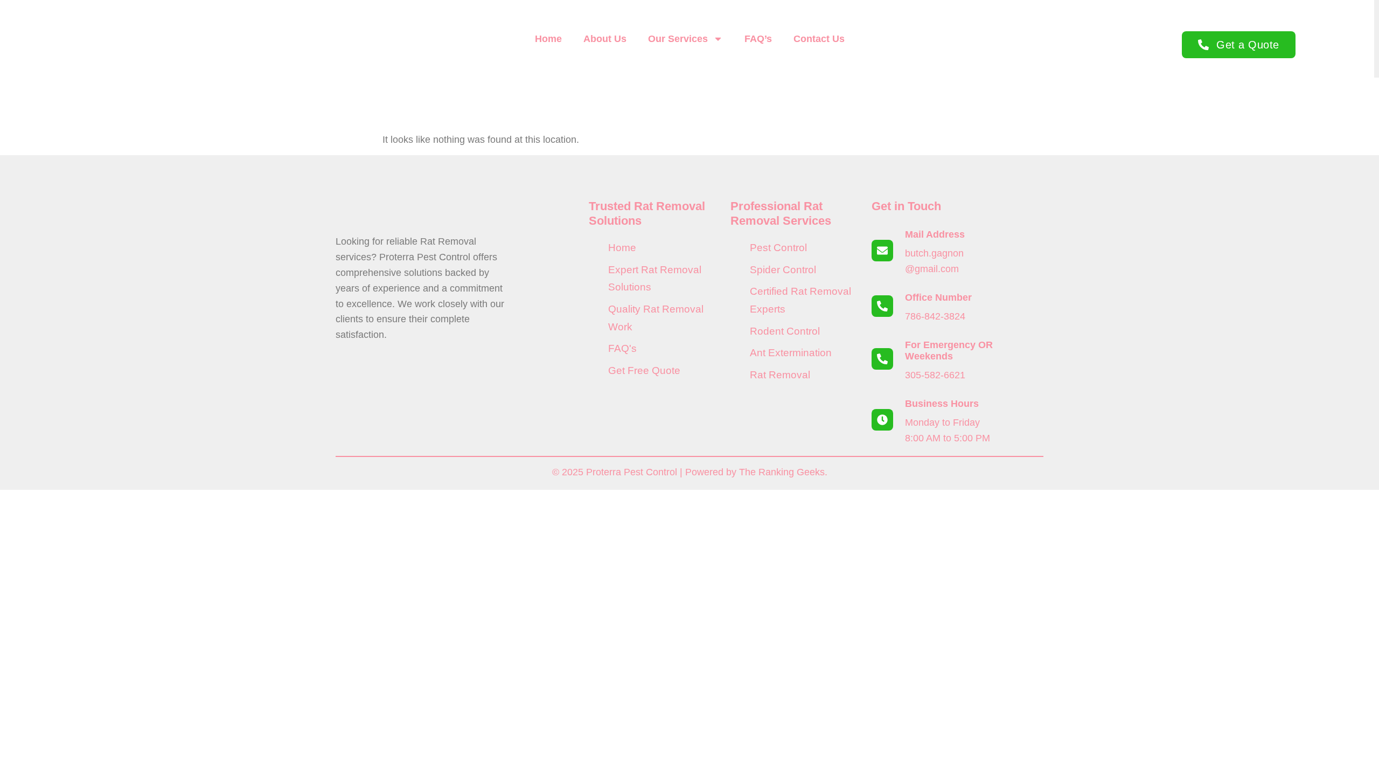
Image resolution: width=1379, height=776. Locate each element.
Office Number (938, 297)
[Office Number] (882, 306)
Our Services (678, 38)
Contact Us (819, 38)
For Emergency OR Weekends (949, 351)
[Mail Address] (882, 250)
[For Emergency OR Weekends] (882, 359)
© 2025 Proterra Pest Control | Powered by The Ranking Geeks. (689, 472)
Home (548, 38)
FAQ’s (758, 38)
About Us (604, 38)
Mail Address (935, 234)
